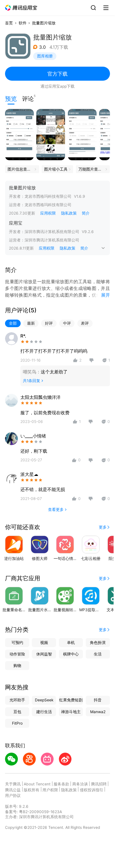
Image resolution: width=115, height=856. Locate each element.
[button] (21, 8)
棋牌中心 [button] (71, 654)
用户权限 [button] (50, 790)
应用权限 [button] (48, 213)
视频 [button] (44, 642)
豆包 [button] (17, 712)
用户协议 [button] (13, 795)
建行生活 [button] (44, 712)
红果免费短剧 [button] (71, 700)
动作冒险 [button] (17, 654)
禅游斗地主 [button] (71, 712)
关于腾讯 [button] (13, 784)
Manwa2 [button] (98, 712)
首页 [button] (9, 23)
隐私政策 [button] (69, 213)
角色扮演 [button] (98, 642)
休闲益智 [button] (44, 654)
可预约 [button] (17, 642)
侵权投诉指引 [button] (91, 790)
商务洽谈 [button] (80, 784)
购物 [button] (17, 665)
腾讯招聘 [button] (99, 784)
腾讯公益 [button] (13, 790)
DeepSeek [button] (44, 700)
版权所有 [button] (31, 790)
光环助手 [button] (17, 700)
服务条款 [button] (61, 784)
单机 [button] (71, 642)
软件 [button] (23, 23)
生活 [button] (98, 654)
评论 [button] (28, 98)
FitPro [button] (17, 723)
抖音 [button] (98, 700)
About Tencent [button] (37, 784)
